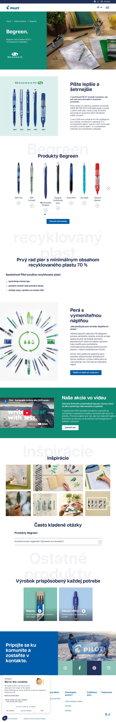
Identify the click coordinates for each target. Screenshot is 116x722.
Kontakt (68, 706)
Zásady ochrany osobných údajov (35, 719)
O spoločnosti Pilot (53, 699)
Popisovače (106, 693)
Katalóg (68, 711)
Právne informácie (12, 719)
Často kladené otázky (73, 701)
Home (8, 21)
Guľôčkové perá (92, 694)
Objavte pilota (52, 693)
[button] (108, 188)
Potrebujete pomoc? (70, 694)
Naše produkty (20, 21)
